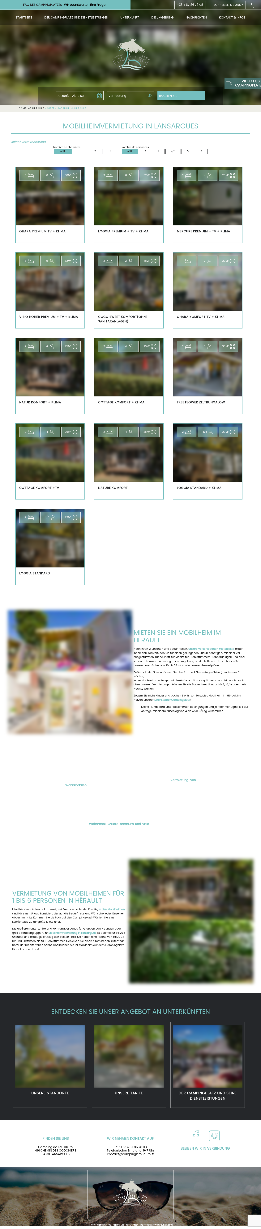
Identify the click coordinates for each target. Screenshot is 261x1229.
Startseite (24, 17)
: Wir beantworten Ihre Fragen (65, 4)
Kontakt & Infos (232, 17)
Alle (63, 151)
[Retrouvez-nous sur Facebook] (196, 1135)
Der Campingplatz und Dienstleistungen (76, 17)
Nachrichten (196, 17)
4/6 (173, 151)
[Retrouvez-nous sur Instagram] (214, 1135)
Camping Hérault (31, 108)
